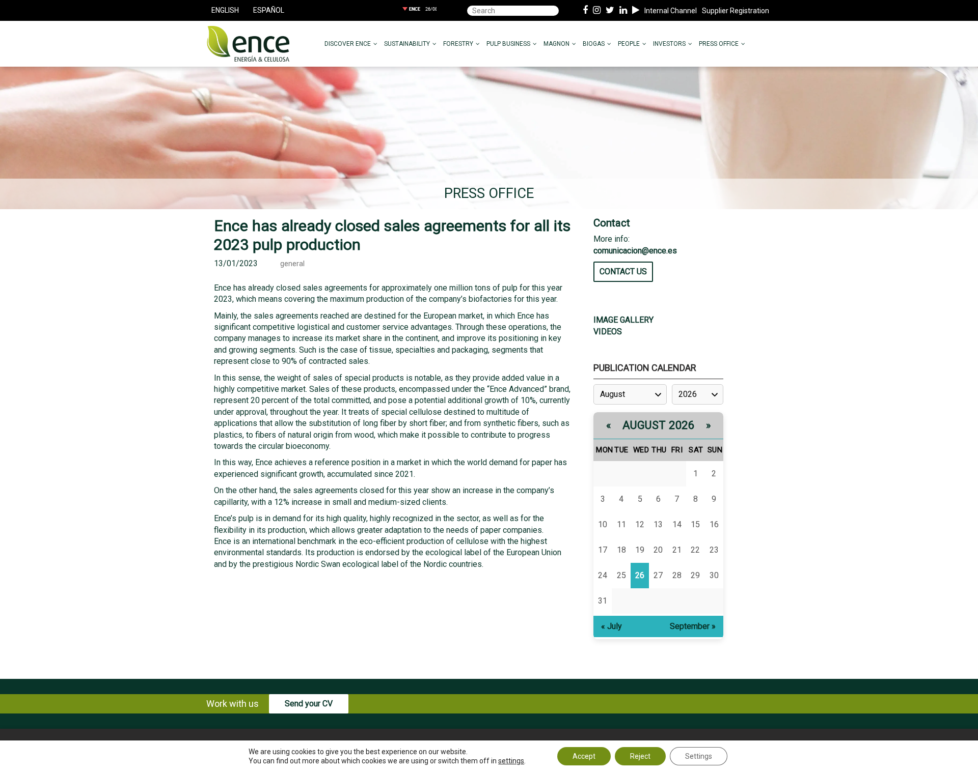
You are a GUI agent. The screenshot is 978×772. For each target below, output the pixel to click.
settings (511, 761)
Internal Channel (670, 11)
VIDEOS (607, 331)
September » (693, 626)
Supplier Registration (735, 11)
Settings (698, 756)
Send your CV (309, 703)
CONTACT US (623, 271)
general (292, 264)
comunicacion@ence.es (635, 250)
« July (611, 626)
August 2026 (658, 425)
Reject (640, 756)
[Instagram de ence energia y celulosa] (597, 10)
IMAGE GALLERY (623, 320)
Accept (584, 756)
